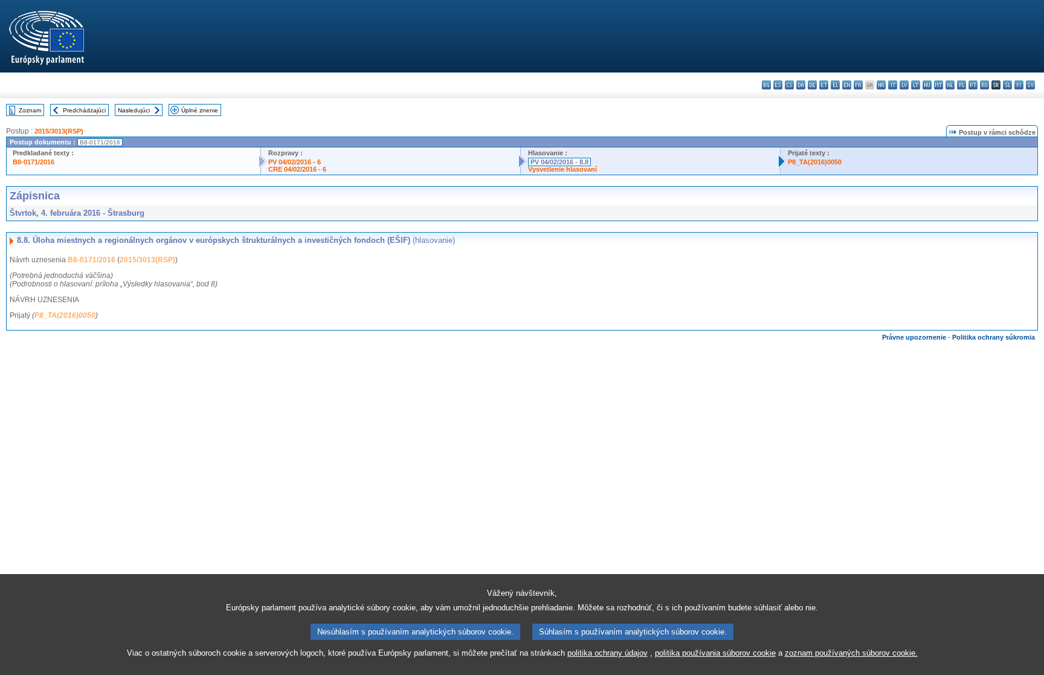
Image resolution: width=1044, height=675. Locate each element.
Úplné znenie (199, 110)
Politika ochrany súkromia (993, 337)
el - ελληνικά (835, 84)
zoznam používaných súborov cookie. (851, 652)
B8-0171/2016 (33, 162)
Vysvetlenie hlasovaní (562, 169)
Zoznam (30, 110)
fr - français (858, 84)
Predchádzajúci (84, 110)
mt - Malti (938, 84)
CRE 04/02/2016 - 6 (297, 169)
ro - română (984, 84)
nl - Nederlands (950, 84)
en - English (846, 84)
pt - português (973, 84)
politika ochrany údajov (607, 652)
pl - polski (961, 84)
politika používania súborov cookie (715, 652)
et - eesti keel (823, 84)
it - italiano (892, 84)
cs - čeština (789, 84)
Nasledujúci (134, 110)
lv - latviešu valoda (904, 84)
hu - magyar (927, 84)
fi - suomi (1018, 84)
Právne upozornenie (914, 337)
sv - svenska (1030, 84)
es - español (777, 84)
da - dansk (800, 84)
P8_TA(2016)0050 (815, 162)
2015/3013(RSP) (58, 131)
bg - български (766, 84)
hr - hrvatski (881, 84)
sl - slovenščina (1007, 84)
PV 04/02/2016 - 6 (294, 162)
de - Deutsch (812, 84)
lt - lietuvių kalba (915, 84)
